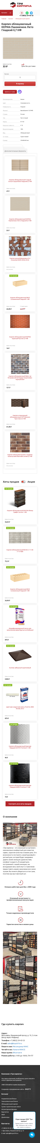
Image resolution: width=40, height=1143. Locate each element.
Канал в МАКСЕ (19, 1050)
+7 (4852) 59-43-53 (26, 15)
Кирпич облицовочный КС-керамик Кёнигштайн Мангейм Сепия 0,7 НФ (20, 455)
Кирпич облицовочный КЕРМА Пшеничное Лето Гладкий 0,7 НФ (20, 220)
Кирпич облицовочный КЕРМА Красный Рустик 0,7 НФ (20, 337)
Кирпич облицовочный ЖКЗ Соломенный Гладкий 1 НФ (20, 298)
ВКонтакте (17, 1053)
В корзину (20, 84)
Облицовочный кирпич (9, 1104)
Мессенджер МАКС (20, 1046)
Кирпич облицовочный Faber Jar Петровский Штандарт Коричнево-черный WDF (20, 377)
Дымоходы (5, 1117)
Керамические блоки (8, 1099)
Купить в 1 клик (10, 92)
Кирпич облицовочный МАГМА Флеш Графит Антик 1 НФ (20, 511)
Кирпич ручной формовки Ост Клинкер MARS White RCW (20, 259)
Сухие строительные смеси (11, 1106)
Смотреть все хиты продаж (20, 804)
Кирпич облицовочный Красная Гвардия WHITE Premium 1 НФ (20, 747)
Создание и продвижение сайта (12, 1089)
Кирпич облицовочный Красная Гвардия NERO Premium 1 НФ (20, 786)
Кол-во (6, 74)
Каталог (4, 12)
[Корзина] (21, 13)
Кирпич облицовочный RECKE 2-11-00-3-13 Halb (20, 550)
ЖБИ (3, 1114)
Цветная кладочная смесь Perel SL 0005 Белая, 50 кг (20, 707)
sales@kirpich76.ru (14, 1043)
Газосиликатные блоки (9, 1101)
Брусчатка (5, 1112)
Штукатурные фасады (9, 1109)
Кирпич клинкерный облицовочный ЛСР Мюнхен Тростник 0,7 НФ (20, 417)
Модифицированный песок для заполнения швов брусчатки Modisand (20, 629)
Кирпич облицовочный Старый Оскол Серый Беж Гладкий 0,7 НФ (20, 180)
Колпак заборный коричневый (20, 668)
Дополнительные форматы (15, 151)
